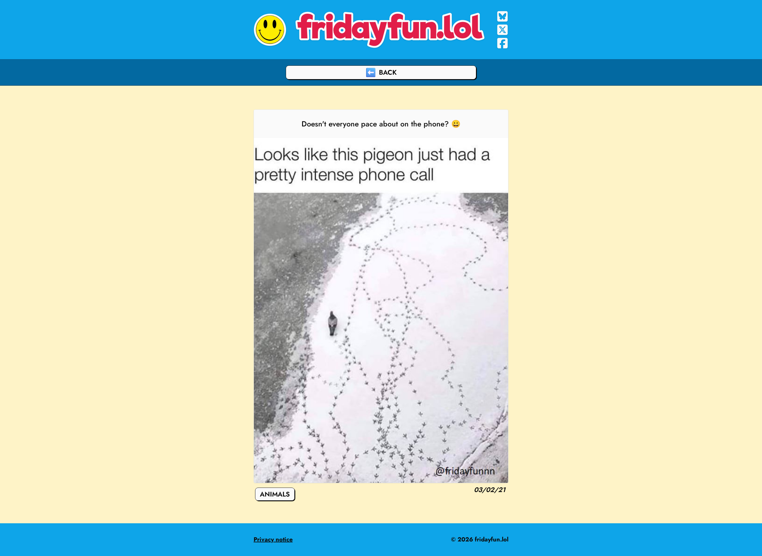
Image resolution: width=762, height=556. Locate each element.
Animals (275, 494)
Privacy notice (273, 539)
